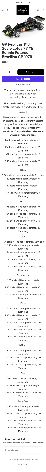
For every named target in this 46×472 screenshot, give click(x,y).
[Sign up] (40, 449)
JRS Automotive (18, 459)
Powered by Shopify (31, 459)
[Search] (7, 10)
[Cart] (43, 10)
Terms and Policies (23, 464)
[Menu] (2, 10)
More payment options (23, 84)
